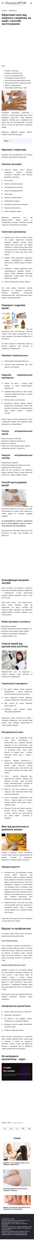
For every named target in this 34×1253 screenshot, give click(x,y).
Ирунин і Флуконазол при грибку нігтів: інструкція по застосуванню (16, 1208)
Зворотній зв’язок (6, 1234)
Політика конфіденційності (19, 1234)
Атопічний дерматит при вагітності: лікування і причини (15, 1189)
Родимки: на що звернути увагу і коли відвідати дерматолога (16, 1163)
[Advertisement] (17, 45)
